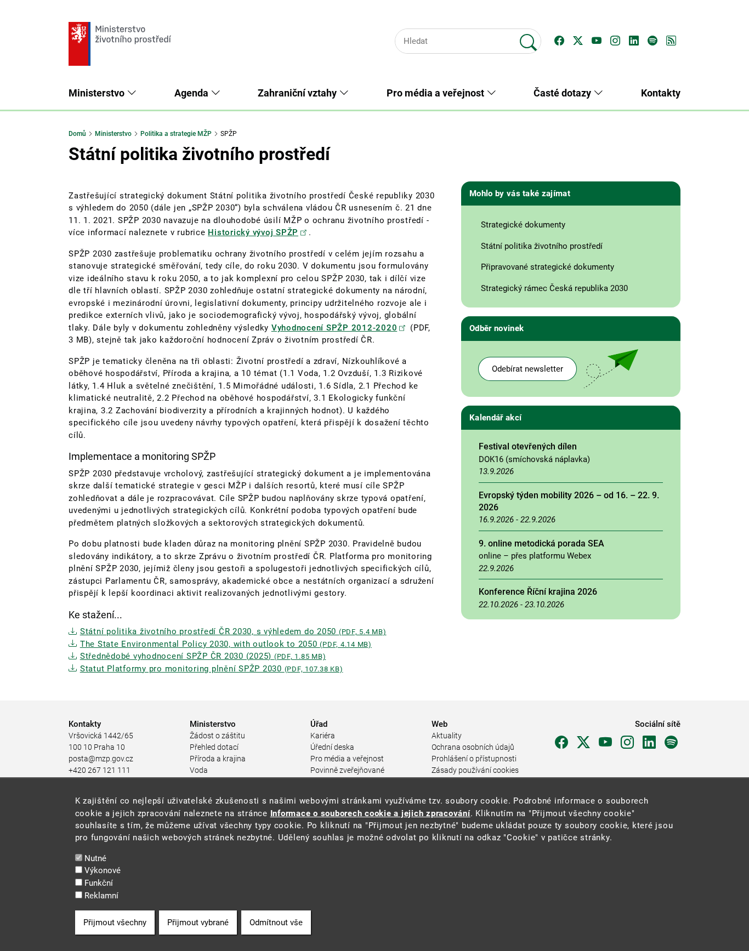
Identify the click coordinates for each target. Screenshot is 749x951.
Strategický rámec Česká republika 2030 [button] (554, 288)
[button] (559, 41)
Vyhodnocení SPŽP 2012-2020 (334, 328)
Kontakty (660, 93)
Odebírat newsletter (527, 369)
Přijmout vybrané (198, 922)
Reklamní (101, 896)
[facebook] (561, 743)
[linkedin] (649, 743)
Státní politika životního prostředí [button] (542, 246)
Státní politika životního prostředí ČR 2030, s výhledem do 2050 (233, 631)
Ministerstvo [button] (98, 93)
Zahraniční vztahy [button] (298, 93)
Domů (77, 134)
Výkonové (102, 871)
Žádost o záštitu (217, 735)
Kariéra (322, 735)
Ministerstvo (113, 134)
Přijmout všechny (114, 922)
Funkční (98, 883)
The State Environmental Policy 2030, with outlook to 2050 (226, 644)
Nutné (95, 858)
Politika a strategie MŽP (176, 134)
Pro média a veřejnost (347, 758)
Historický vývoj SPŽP (253, 232)
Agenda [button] (192, 93)
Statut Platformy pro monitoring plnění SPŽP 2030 (211, 669)
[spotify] (671, 743)
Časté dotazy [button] (563, 93)
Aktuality (447, 735)
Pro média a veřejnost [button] (436, 93)
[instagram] (627, 743)
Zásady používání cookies (475, 770)
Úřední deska (332, 747)
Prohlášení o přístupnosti (474, 758)
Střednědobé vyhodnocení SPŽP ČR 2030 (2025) (203, 656)
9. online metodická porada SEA (541, 543)
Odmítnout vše (276, 922)
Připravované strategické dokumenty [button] (547, 267)
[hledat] (529, 38)
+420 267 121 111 (99, 770)
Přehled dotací (214, 747)
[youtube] (605, 743)
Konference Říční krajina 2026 (538, 591)
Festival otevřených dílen (528, 446)
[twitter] (583, 743)
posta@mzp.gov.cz (101, 758)
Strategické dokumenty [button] (523, 225)
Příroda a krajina (218, 758)
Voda (199, 770)
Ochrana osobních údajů (473, 747)
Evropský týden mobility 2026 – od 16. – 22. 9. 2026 (569, 501)
